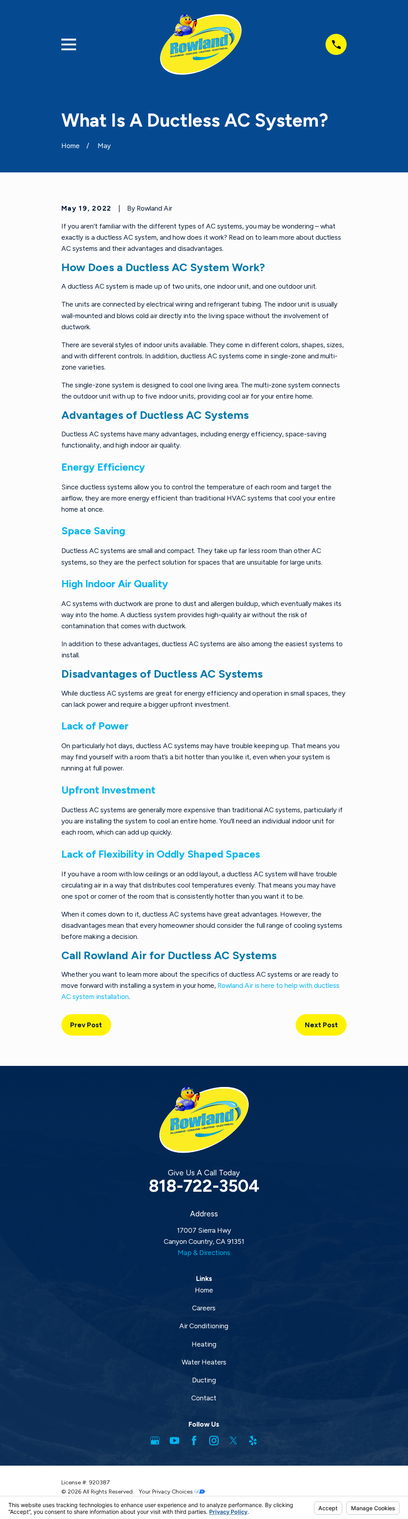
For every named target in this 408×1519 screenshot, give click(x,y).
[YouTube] (174, 1440)
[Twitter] (233, 1440)
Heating (204, 1344)
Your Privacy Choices (166, 1491)
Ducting (204, 1380)
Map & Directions (204, 1253)
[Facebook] (194, 1440)
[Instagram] (214, 1440)
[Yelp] (253, 1440)
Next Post (321, 1025)
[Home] (200, 44)
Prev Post (86, 1025)
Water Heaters (204, 1362)
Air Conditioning (203, 1326)
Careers (204, 1308)
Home (204, 1290)
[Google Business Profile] (155, 1440)
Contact (203, 1398)
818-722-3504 (204, 1186)
